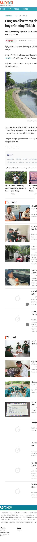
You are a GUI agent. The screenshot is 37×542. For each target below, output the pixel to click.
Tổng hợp (19, 530)
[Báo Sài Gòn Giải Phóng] (33, 387)
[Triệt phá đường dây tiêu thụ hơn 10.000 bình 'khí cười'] (17, 429)
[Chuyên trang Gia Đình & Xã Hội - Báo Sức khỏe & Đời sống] (9, 41)
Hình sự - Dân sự (21, 16)
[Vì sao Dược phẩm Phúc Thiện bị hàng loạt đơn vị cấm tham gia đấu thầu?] (17, 319)
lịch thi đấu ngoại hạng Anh (19, 520)
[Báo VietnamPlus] (33, 490)
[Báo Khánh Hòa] (33, 346)
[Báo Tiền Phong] (33, 425)
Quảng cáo (2, 535)
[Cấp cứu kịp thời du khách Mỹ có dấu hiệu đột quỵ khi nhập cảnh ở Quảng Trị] (17, 368)
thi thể (25, 159)
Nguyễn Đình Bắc (29, 515)
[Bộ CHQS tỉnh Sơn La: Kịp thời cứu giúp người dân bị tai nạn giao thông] (16, 177)
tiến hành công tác (12, 162)
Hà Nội (7, 58)
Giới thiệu (2, 530)
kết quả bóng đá (5, 520)
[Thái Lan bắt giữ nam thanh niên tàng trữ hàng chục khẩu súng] (17, 491)
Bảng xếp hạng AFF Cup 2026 (13, 517)
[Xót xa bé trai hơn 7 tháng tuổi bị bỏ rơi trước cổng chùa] (17, 409)
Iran (11, 512)
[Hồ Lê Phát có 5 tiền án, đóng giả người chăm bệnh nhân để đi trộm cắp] (17, 213)
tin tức (21, 515)
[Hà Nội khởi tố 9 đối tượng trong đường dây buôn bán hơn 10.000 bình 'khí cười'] (17, 470)
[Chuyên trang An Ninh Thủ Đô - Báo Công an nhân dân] (32, 252)
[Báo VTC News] (33, 232)
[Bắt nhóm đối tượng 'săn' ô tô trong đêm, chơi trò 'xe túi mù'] (17, 253)
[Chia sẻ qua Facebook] (6, 147)
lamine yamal (4, 512)
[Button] (15, 41)
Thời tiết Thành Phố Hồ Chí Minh (9, 515)
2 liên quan (31, 41)
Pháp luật (8, 16)
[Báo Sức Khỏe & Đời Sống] (33, 211)
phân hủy (18, 159)
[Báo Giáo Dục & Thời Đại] (32, 367)
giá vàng (12, 522)
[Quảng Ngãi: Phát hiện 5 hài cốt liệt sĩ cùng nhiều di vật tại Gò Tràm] (17, 389)
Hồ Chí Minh (17, 512)
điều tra (21, 162)
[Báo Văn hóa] (31, 193)
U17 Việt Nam (4, 522)
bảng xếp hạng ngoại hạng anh (25, 522)
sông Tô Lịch (10, 159)
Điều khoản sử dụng (4, 532)
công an (28, 162)
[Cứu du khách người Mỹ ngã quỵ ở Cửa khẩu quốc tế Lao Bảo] (17, 233)
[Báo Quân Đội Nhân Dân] (7, 193)
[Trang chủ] (6, 3)
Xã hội (2, 517)
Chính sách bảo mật (4, 534)
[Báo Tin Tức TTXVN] (32, 297)
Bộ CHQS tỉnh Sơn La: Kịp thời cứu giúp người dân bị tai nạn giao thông (15, 188)
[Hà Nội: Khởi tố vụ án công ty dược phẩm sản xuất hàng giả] (17, 450)
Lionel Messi (25, 512)
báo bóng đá (31, 520)
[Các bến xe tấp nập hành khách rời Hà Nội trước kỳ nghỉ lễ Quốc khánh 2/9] (17, 298)
